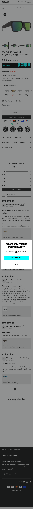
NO (16, 264)
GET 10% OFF (16, 258)
